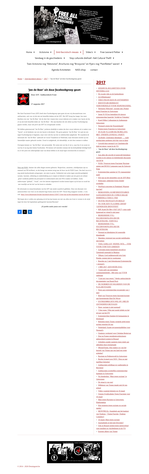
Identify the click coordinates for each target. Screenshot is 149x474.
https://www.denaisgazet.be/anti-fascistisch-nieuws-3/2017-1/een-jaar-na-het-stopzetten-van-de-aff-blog (55, 194)
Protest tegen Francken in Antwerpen (111, 129)
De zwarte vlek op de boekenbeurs (111, 94)
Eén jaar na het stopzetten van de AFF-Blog (114, 178)
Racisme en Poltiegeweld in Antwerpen (112, 356)
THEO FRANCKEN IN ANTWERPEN (113, 100)
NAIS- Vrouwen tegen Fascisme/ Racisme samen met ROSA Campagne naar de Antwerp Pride (113, 166)
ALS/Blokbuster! (104, 97)
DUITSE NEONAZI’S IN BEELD (111, 201)
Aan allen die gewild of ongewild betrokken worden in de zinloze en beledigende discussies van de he (113, 157)
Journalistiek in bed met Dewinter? (111, 423)
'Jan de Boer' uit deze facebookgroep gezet (65, 79)
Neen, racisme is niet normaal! (109, 307)
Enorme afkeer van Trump (107, 431)
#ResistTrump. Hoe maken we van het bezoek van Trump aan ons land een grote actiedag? (111, 350)
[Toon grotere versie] (74, 452)
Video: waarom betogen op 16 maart (111, 391)
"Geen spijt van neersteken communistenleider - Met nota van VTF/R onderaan (111, 272)
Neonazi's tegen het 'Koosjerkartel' (111, 126)
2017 (46, 79)
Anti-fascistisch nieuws (33, 79)
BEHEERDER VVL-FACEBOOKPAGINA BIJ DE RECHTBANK (107, 226)
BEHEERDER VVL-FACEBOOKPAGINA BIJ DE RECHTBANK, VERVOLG (107, 218)
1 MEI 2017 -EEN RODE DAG (110, 267)
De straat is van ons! (105, 382)
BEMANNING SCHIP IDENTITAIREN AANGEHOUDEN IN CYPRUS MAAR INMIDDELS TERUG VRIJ (112, 195)
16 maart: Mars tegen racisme (109, 420)
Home (20, 79)
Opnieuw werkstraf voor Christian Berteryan (114, 333)
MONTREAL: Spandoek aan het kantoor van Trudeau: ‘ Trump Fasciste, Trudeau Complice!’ (112, 414)
